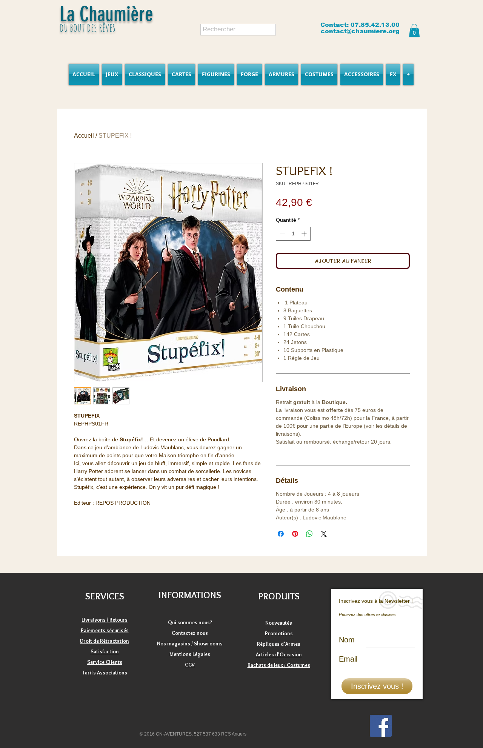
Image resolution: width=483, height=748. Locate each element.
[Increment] (304, 233)
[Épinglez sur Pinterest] (295, 533)
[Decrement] (281, 233)
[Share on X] (323, 533)
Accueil (84, 135)
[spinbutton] (293, 233)
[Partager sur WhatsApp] (309, 533)
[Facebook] (381, 726)
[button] (414, 30)
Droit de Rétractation (104, 640)
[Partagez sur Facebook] (280, 533)
